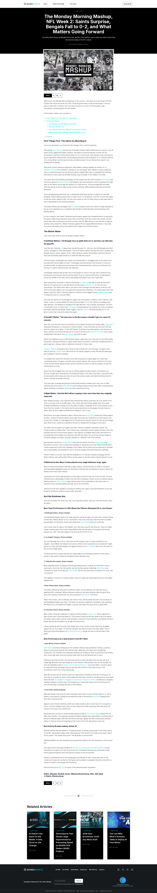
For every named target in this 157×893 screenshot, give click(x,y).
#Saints (48, 776)
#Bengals (53, 774)
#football (61, 774)
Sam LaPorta (69, 334)
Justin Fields (84, 522)
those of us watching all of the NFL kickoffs (88, 748)
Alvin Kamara (57, 150)
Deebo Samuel (100, 442)
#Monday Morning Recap (80, 774)
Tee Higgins (72, 307)
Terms (77, 890)
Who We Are (93, 869)
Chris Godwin (73, 570)
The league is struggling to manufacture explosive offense (75, 680)
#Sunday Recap (58, 776)
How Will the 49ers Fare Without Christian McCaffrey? (68, 129)
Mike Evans (101, 568)
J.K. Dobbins (90, 546)
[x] (123, 870)
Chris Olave (106, 179)
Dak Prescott (86, 595)
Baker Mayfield (67, 386)
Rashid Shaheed (63, 182)
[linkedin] (132, 870)
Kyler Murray (48, 648)
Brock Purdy (89, 415)
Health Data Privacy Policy (106, 890)
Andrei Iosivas (89, 285)
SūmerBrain (74, 869)
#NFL (92, 774)
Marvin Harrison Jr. (80, 665)
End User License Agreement (87, 890)
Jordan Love (92, 614)
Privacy (97, 890)
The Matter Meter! (52, 121)
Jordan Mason (67, 442)
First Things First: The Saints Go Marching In (61, 118)
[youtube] (128, 870)
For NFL (58, 869)
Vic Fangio (74, 206)
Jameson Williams (50, 349)
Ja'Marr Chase (103, 292)
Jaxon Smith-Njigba (93, 714)
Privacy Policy (79, 884)
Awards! (49, 136)
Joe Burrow (84, 282)
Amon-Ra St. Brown (97, 332)
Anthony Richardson (75, 631)
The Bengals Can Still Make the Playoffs (62, 124)
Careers (101, 869)
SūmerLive (83, 869)
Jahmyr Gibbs (61, 351)
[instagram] (118, 870)
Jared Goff (109, 324)
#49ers (46, 774)
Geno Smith (96, 696)
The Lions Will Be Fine (56, 127)
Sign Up (79, 880)
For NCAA (65, 869)
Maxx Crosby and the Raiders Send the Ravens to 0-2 (67, 132)
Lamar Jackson (61, 481)
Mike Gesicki (84, 309)
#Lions (67, 774)
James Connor (68, 665)
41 (62, 248)
